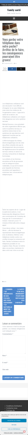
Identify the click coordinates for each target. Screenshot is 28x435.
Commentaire (7, 334)
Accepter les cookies (14, 420)
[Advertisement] (14, 87)
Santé (5, 281)
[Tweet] (21, 69)
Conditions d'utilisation (14, 406)
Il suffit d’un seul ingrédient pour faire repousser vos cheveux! (19, 296)
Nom (4, 356)
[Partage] (12, 69)
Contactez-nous (11, 408)
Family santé (14, 10)
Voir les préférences (14, 429)
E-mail (5, 362)
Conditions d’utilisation (18, 432)
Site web (5, 369)
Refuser (14, 425)
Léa (15, 63)
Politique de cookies (8, 432)
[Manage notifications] (24, 431)
